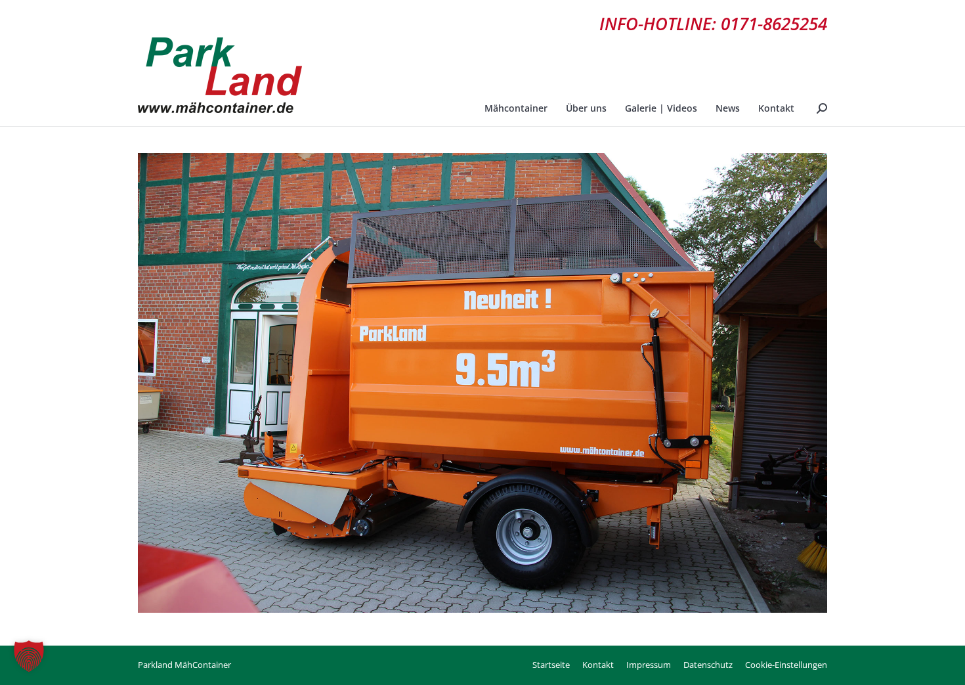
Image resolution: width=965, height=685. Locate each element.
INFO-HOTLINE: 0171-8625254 (713, 23)
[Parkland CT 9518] (482, 383)
